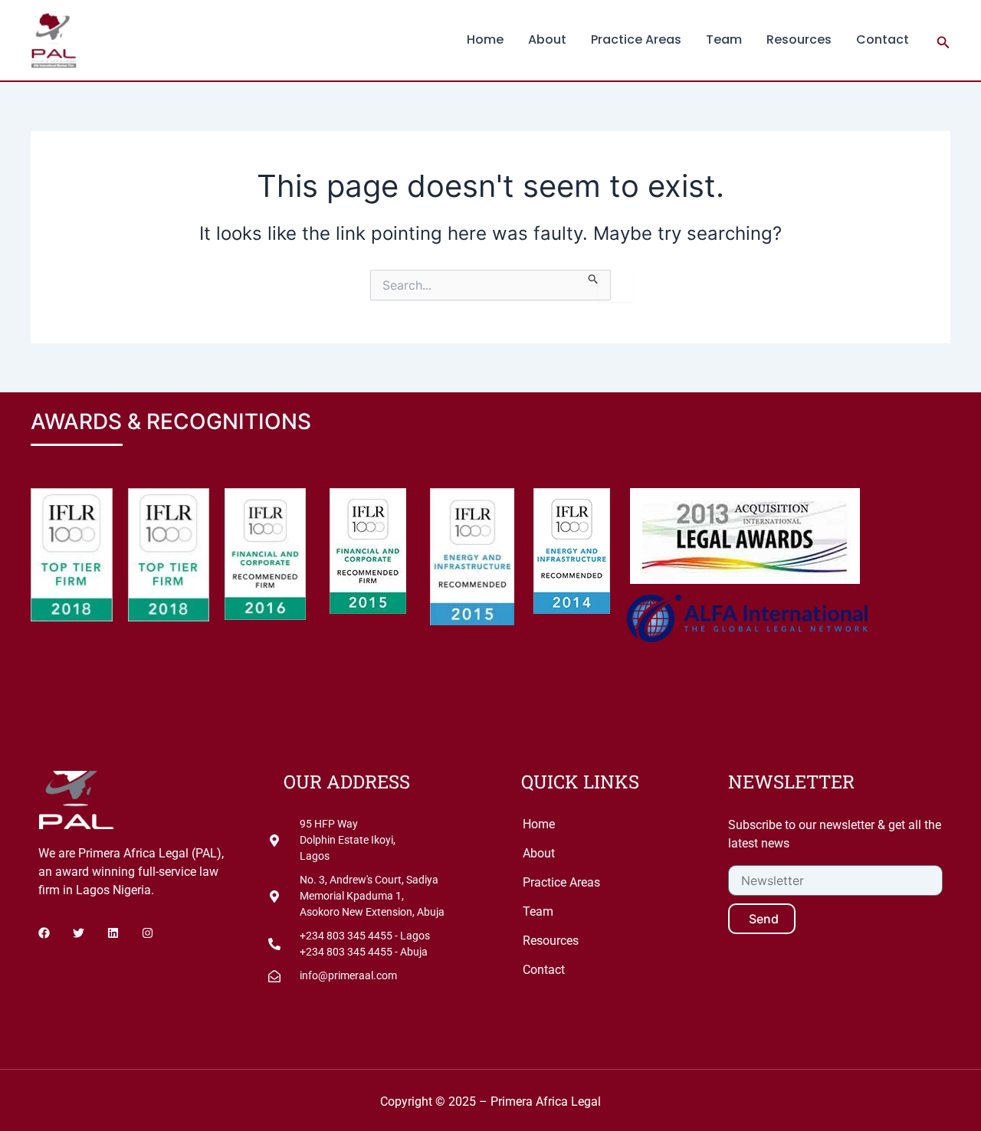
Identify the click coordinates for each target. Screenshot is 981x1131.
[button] (943, 40)
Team (724, 39)
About (547, 39)
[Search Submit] (593, 277)
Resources (799, 39)
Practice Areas (636, 39)
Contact (882, 39)
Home (485, 39)
